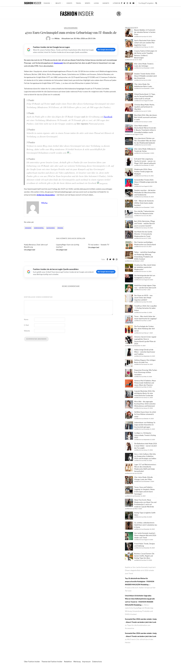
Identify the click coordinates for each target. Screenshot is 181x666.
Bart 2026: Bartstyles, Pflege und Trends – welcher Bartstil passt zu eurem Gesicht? (144, 223)
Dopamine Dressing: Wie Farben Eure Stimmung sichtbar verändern (145, 372)
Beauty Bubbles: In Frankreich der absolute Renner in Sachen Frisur (144, 32)
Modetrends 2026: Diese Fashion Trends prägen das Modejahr (143, 171)
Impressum (86, 661)
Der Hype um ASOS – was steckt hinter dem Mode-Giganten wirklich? (143, 297)
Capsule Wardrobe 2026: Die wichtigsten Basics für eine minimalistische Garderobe (144, 393)
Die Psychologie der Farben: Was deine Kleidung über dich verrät (144, 328)
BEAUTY (58, 3)
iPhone (60, 227)
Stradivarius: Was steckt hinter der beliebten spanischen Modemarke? (145, 267)
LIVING (96, 3)
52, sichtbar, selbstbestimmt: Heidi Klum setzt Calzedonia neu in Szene (145, 525)
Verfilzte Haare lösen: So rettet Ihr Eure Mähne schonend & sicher (145, 414)
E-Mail (26, 325)
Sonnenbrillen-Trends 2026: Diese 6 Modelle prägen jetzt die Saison (145, 182)
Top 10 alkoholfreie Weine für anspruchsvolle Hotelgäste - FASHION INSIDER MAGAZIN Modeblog (139, 581)
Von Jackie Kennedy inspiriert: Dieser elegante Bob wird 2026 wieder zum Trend (145, 535)
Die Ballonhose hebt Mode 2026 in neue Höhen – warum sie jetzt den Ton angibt (145, 446)
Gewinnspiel (39, 227)
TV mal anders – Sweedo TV (98, 245)
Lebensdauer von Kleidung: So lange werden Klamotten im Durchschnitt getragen (144, 424)
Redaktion (68, 661)
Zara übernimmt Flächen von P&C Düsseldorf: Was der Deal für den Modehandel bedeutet (145, 140)
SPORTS (87, 3)
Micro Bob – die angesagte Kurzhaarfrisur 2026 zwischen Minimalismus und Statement (145, 404)
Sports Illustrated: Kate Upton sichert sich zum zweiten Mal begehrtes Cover (144, 42)
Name (26, 319)
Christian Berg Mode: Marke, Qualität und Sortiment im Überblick (144, 107)
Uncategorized (71, 27)
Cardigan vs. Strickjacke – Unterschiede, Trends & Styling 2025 (145, 435)
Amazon (28, 227)
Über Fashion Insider (32, 661)
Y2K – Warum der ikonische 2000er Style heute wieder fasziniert (144, 203)
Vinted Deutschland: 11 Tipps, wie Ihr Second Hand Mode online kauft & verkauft (144, 96)
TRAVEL (78, 3)
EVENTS (69, 3)
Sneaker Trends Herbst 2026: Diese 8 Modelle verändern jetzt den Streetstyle (145, 76)
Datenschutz (97, 661)
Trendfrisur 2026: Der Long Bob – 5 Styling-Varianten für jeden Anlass (145, 308)
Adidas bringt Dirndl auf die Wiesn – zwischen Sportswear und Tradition (144, 352)
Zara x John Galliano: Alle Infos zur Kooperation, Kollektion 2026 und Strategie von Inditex (145, 456)
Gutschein (51, 227)
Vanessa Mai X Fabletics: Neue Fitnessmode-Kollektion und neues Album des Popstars (145, 383)
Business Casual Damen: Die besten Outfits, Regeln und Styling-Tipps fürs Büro (144, 556)
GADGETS (106, 3)
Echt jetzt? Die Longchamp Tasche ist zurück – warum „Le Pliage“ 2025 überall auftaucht (145, 161)
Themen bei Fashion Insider (51, 661)
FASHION (47, 3)
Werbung (77, 661)
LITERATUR (116, 3)
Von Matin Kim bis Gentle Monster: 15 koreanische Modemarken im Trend (143, 234)
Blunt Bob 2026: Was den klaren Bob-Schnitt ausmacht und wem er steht (145, 117)
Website (27, 331)
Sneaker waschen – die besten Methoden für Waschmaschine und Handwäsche (145, 192)
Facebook (108, 116)
